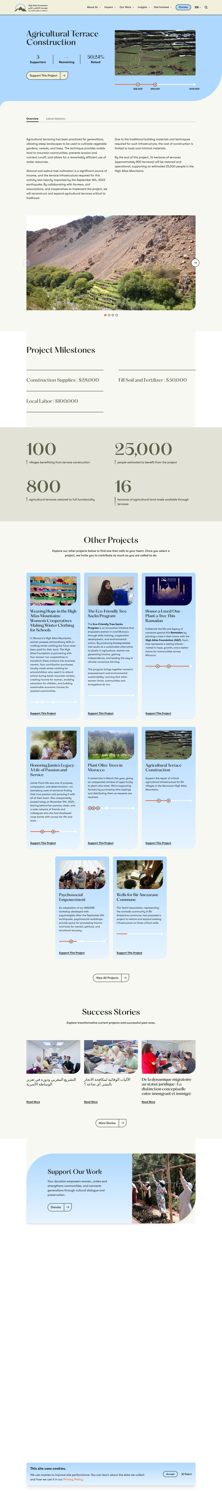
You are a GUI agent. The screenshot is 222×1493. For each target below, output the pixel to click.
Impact (109, 7)
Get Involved (161, 7)
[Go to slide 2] (109, 315)
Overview (32, 118)
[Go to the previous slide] (27, 263)
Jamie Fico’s (37, 783)
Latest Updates (55, 118)
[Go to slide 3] (113, 315)
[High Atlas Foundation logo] (31, 7)
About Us (92, 7)
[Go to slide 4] (117, 315)
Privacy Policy (73, 1479)
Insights (142, 7)
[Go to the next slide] (195, 263)
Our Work (125, 7)
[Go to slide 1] (105, 315)
